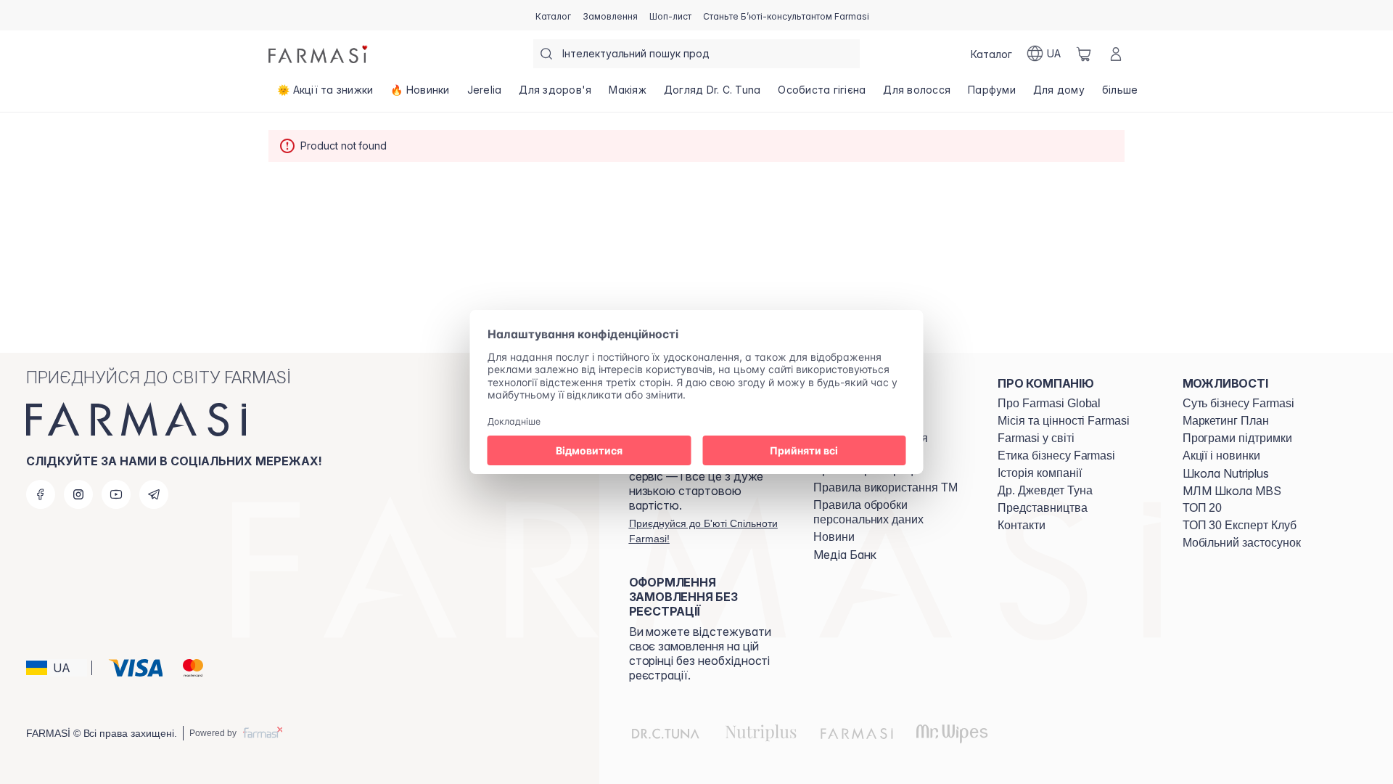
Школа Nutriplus (1226, 473)
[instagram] (78, 494)
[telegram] (153, 494)
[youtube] (116, 494)
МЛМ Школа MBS (1232, 490)
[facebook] (40, 494)
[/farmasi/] (319, 53)
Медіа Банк (844, 554)
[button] (56, 668)
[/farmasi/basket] (1084, 53)
